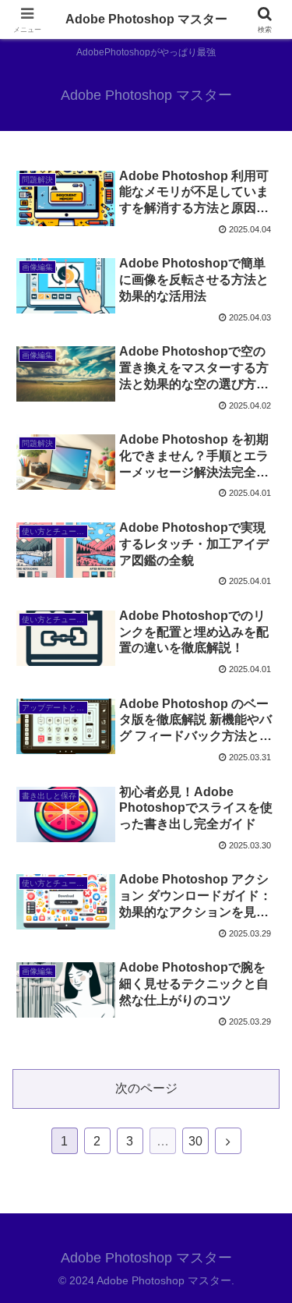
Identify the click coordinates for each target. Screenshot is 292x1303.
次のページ (146, 1088)
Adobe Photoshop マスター (146, 19)
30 (195, 1141)
